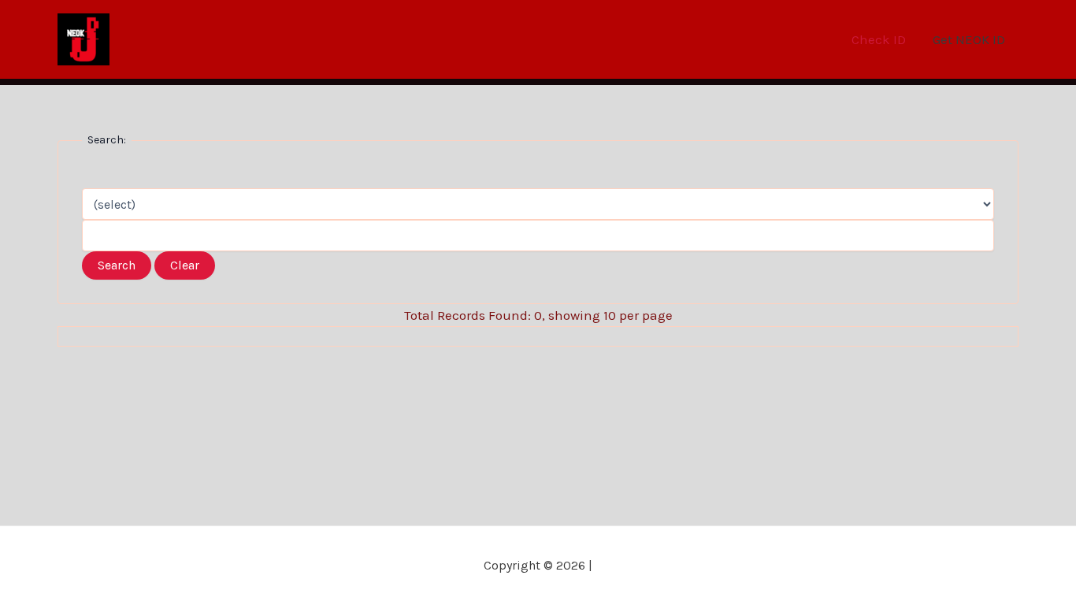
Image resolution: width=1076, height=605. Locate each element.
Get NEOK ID (969, 39)
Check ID (879, 39)
